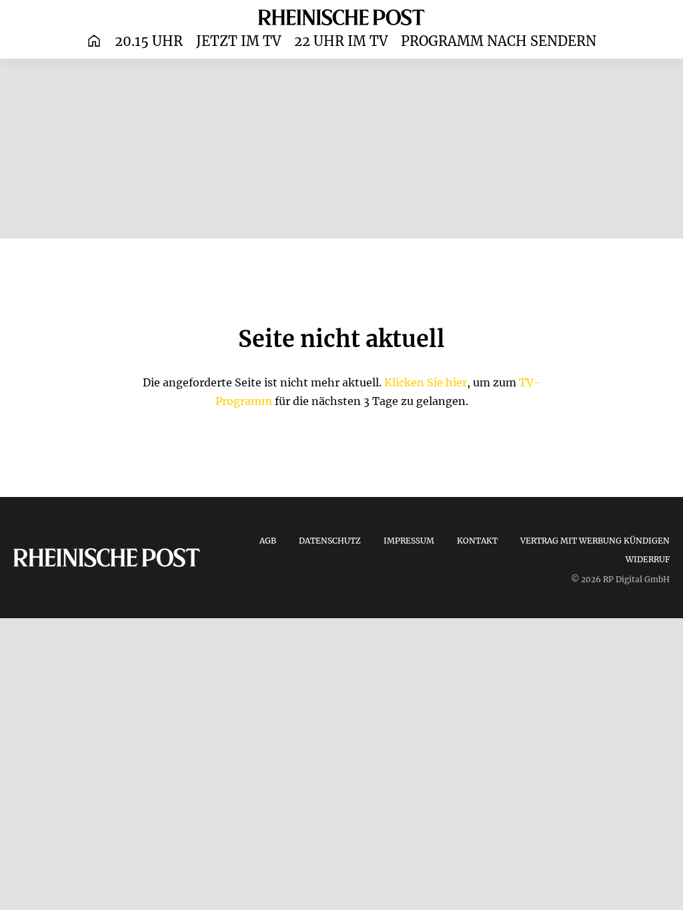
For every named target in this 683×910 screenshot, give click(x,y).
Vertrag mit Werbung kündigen (595, 541)
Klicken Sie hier (425, 382)
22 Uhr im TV (341, 41)
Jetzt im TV (238, 41)
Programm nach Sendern (498, 41)
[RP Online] (341, 16)
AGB (267, 541)
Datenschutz (330, 541)
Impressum (409, 541)
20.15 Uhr (149, 41)
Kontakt (477, 541)
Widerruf (648, 559)
